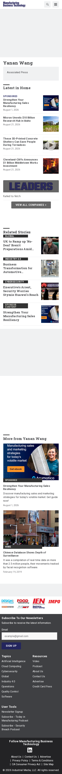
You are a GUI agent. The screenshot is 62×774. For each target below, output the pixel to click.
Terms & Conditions (42, 760)
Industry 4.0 (13, 259)
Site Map (49, 764)
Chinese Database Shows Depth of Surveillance (24, 554)
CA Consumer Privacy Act (26, 764)
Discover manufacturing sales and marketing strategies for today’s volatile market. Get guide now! (30, 497)
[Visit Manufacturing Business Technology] (39, 606)
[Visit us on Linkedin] (29, 749)
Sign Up (11, 645)
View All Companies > (31, 204)
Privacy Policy (20, 760)
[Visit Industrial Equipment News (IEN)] (39, 601)
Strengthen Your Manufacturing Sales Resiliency (16, 103)
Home (8, 547)
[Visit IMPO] (54, 601)
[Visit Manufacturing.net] (23, 606)
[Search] (47, 4)
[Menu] (55, 4)
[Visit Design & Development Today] (8, 601)
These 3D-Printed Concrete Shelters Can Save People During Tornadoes (20, 141)
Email (5, 630)
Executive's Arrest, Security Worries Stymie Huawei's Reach (20, 291)
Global (9, 236)
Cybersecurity (14, 282)
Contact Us (31, 756)
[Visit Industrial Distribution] (8, 606)
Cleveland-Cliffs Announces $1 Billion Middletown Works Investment (20, 162)
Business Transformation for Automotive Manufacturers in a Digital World (17, 268)
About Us (16, 756)
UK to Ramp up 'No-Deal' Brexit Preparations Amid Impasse (18, 245)
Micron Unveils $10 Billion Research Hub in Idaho (19, 119)
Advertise (45, 756)
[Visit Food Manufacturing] (23, 601)
